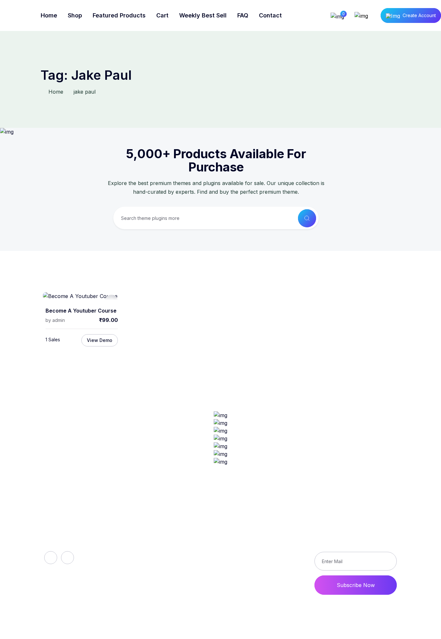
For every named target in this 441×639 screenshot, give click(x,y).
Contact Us (260, 574)
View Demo (99, 340)
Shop (75, 15)
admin (58, 320)
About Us (152, 530)
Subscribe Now (356, 585)
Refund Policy (263, 530)
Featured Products (119, 15)
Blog (145, 552)
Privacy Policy (263, 552)
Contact (270, 15)
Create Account (419, 15)
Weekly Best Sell (203, 15)
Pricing (148, 574)
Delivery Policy (264, 541)
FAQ (242, 15)
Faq (144, 541)
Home (49, 15)
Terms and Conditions (273, 563)
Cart (162, 15)
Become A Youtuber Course (81, 311)
